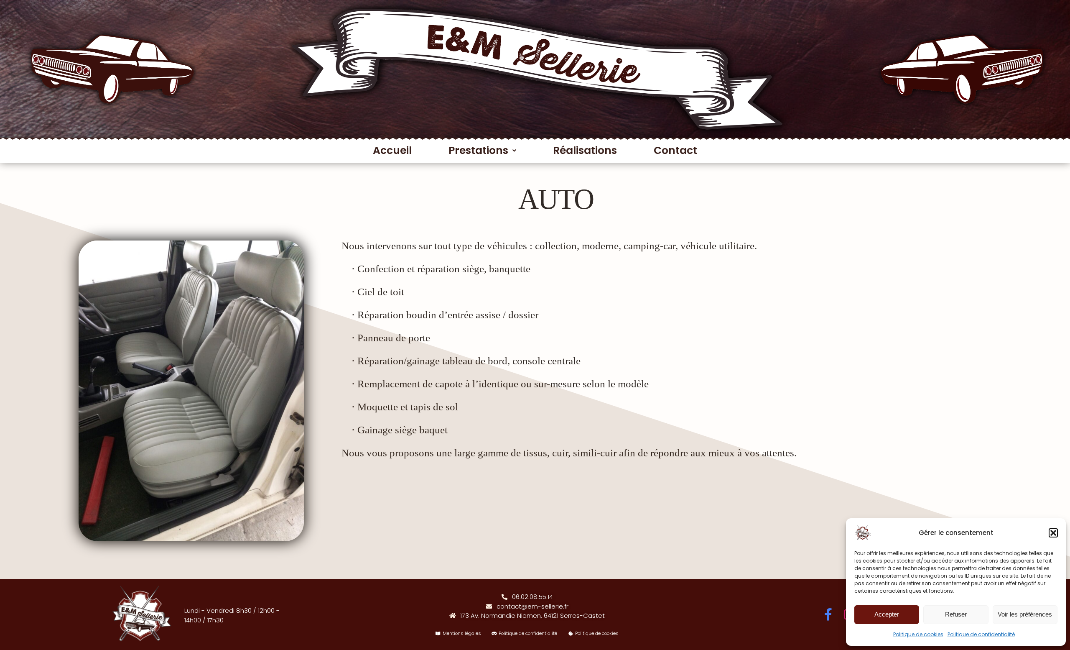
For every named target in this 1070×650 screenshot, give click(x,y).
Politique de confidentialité (981, 634)
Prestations (478, 150)
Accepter (886, 614)
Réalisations (585, 150)
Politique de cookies (918, 634)
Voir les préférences (1025, 614)
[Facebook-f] (828, 614)
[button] (1053, 533)
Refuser (956, 614)
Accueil (392, 150)
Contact (675, 150)
